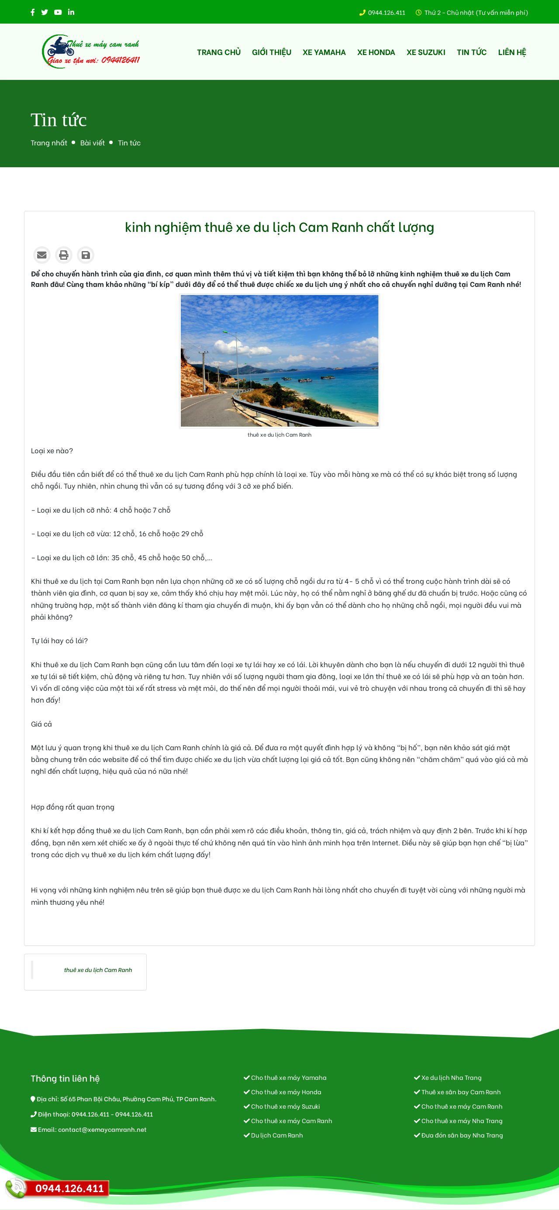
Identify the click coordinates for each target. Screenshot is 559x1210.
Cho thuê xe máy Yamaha (288, 1077)
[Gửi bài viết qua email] (42, 255)
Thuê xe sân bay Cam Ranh (460, 1091)
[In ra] (63, 255)
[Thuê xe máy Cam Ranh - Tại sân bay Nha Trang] (91, 52)
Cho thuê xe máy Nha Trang (461, 1120)
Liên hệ (512, 51)
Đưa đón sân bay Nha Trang (461, 1134)
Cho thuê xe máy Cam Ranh (291, 1120)
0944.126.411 (386, 12)
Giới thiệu (271, 51)
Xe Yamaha (324, 51)
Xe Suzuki (426, 51)
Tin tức (472, 51)
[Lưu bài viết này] (85, 255)
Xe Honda (376, 51)
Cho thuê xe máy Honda (285, 1091)
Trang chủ (219, 51)
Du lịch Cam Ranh (276, 1134)
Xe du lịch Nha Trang (451, 1077)
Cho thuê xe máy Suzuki (285, 1105)
